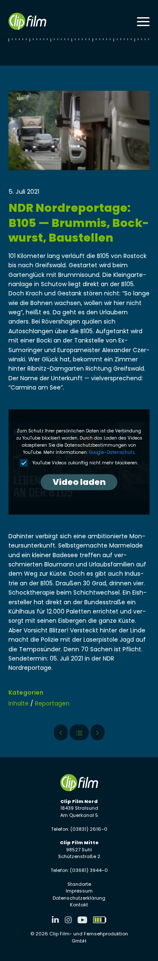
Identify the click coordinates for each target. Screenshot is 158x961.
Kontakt (79, 904)
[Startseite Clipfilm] (27, 21)
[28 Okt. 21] (61, 732)
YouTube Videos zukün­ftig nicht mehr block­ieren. (84, 463)
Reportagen (52, 703)
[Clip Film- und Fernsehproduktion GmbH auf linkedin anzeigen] (55, 919)
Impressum (79, 890)
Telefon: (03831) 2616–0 (79, 829)
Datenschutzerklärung (79, 898)
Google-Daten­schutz (111, 453)
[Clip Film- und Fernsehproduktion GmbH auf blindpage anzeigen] (99, 919)
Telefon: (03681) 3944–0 (79, 870)
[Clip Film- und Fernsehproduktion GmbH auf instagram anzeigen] (68, 919)
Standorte (79, 884)
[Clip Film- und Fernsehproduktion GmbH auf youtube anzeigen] (82, 919)
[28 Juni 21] (97, 732)
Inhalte (18, 703)
